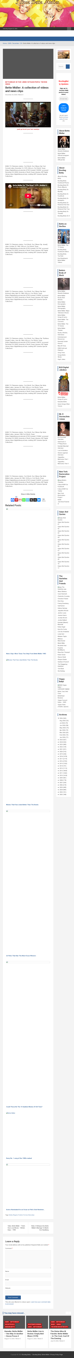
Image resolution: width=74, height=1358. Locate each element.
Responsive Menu (69, 28)
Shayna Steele (62, 659)
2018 (61, 756)
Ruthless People (33, 82)
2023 (61, 744)
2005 (61, 787)
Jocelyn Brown (62, 618)
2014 (61, 766)
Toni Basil (61, 668)
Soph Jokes (61, 359)
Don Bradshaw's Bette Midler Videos (63, 260)
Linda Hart (61, 634)
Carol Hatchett (62, 594)
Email (7, 1280)
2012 (61, 771)
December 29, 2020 (11, 94)
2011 (61, 773)
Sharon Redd (62, 657)
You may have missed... (14, 1313)
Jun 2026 (62, 725)
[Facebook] (12, 499)
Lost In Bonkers (63, 450)
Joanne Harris (62, 615)
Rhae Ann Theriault (64, 652)
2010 (61, 775)
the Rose (44, 82)
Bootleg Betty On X (64, 216)
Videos (7, 84)
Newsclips (31, 1215)
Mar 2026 (63, 732)
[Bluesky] (39, 499)
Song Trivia (61, 352)
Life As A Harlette (63, 631)
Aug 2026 (63, 721)
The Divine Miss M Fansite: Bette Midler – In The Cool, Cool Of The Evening (36, 1334)
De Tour (18, 82)
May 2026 (63, 728)
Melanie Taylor (62, 636)
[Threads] (35, 499)
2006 (61, 785)
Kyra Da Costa (62, 629)
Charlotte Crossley (64, 596)
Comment (9, 1248)
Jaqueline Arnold (63, 610)
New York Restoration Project (61, 495)
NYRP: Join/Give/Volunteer (63, 502)
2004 (61, 790)
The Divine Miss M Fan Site (36, 1327)
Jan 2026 (62, 737)
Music (30, 1324)
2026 (61, 718)
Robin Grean (61, 655)
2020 (61, 751)
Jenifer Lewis (62, 613)
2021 (61, 749)
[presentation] (67, 1313)
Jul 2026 (62, 723)
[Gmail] (20, 499)
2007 (61, 782)
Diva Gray (61, 601)
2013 (61, 768)
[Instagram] (27, 499)
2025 (61, 740)
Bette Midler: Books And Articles (62, 297)
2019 (61, 754)
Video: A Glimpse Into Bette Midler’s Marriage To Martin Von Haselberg (40, 1228)
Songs (36, 1324)
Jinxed (24, 82)
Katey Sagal (61, 627)
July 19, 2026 (54, 1338)
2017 (61, 759)
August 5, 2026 (9, 1338)
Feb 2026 (62, 735)
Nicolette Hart (62, 645)
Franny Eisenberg (63, 603)
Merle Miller (61, 643)
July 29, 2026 (31, 1341)
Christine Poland (63, 599)
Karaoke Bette (62, 402)
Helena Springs (62, 608)
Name (7, 1271)
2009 (61, 778)
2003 (61, 792)
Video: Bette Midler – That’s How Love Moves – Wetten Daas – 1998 (16, 1228)
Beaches (59, 1322)
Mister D (20, 94)
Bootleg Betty (26, 1354)
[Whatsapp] (24, 499)
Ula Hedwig (61, 671)
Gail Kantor (61, 606)
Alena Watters (62, 591)
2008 (61, 780)
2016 (61, 761)
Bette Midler (10, 82)
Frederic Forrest (23, 1215)
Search (68, 66)
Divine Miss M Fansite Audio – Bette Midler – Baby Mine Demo (59, 1333)
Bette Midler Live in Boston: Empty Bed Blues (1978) (12, 1333)
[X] (31, 499)
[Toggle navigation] (5, 39)
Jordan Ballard (62, 620)
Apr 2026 (62, 730)
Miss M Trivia (62, 346)
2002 (61, 794)
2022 (61, 747)
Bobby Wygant (13, 1215)
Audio (7, 1327)
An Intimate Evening (11, 1324)
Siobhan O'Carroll (63, 662)
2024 (61, 742)
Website (7, 1288)
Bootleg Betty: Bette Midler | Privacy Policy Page (48, 1354)
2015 (61, 763)
